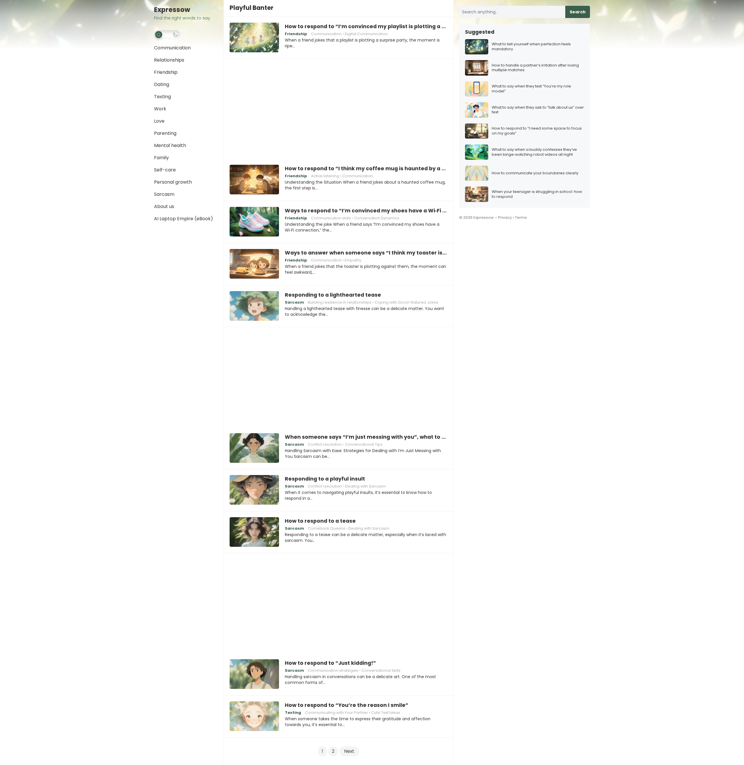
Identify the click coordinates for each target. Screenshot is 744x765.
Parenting (165, 133)
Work (160, 108)
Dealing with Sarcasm (365, 486)
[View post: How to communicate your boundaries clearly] (476, 173)
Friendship (166, 72)
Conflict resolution (325, 444)
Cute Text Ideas (385, 712)
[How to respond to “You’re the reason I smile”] (254, 716)
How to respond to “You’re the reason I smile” (346, 705)
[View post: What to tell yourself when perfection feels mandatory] (476, 47)
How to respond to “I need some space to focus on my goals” (537, 131)
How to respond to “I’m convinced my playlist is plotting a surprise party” (366, 26)
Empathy (353, 260)
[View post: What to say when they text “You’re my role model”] (476, 89)
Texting (162, 96)
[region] (338, 107)
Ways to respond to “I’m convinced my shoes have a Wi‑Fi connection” (366, 210)
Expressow (172, 10)
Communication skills (331, 218)
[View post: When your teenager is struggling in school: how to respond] (476, 194)
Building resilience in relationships (339, 302)
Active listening (325, 176)
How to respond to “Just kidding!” (330, 663)
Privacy (505, 217)
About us (164, 206)
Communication (172, 47)
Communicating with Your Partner (336, 712)
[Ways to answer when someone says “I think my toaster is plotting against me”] (254, 264)
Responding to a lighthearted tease (333, 294)
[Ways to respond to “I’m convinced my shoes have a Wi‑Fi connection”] (254, 222)
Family (161, 157)
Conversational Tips (363, 444)
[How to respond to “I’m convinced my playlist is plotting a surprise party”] (254, 38)
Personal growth (173, 182)
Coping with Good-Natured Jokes (406, 302)
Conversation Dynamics (376, 218)
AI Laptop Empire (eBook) (183, 218)
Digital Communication (366, 34)
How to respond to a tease (320, 520)
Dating (161, 84)
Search (578, 12)
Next (349, 751)
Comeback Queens (326, 528)
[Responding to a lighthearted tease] (254, 306)
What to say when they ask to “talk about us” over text (538, 110)
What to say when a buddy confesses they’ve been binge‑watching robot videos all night (534, 152)
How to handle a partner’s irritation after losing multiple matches (535, 68)
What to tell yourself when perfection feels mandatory (531, 47)
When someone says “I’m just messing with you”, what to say (366, 436)
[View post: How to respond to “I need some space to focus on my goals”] (476, 131)
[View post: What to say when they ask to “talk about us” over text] (476, 110)
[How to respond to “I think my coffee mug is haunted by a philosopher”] (254, 180)
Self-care (165, 169)
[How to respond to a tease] (254, 532)
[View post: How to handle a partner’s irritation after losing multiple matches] (476, 68)
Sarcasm (164, 194)
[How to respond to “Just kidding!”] (254, 674)
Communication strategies (333, 670)
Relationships (169, 60)
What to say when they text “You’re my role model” (531, 89)
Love (159, 121)
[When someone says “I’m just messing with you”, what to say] (254, 448)
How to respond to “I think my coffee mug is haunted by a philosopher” (366, 168)
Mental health (170, 145)
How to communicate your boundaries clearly (535, 173)
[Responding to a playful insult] (254, 490)
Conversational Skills (381, 670)
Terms (521, 217)
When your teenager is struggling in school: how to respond (537, 194)
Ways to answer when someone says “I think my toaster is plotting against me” (366, 252)
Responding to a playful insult (325, 478)
